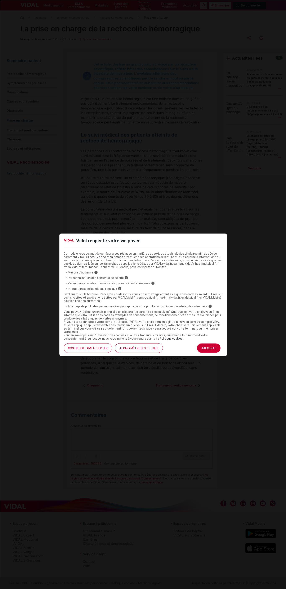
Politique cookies (171, 338)
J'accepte (208, 348)
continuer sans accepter (88, 348)
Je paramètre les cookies (138, 348)
